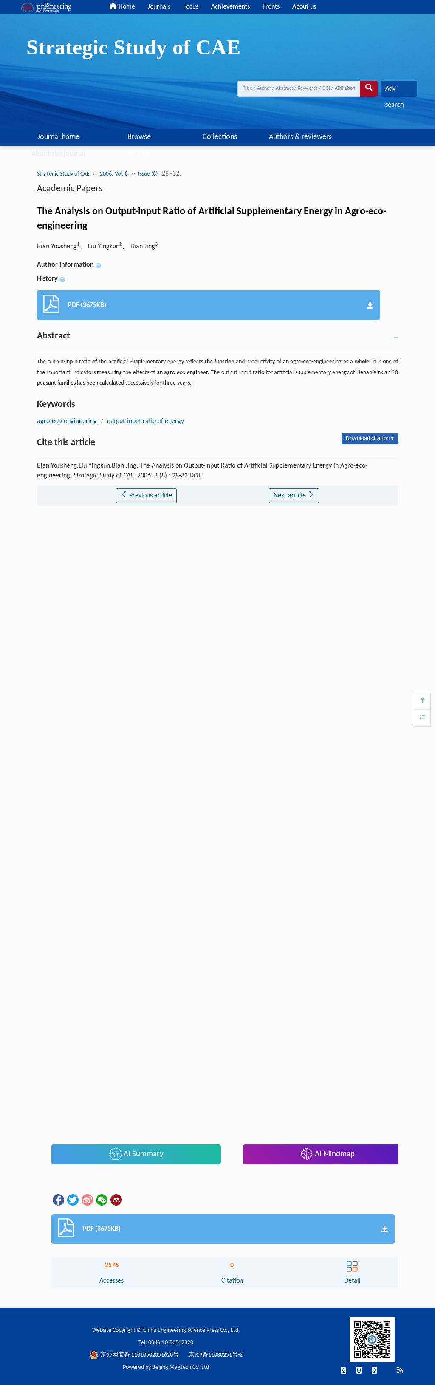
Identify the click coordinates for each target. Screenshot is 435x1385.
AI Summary (143, 1154)
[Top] (422, 701)
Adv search (394, 91)
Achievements (230, 6)
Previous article (149, 495)
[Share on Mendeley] (115, 1199)
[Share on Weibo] (86, 1199)
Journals (159, 6)
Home (126, 6)
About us (304, 6)
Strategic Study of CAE (63, 174)
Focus (190, 6)
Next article (291, 495)
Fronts (271, 6)
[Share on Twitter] (72, 1199)
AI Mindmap (334, 1154)
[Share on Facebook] (57, 1199)
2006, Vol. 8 (114, 174)
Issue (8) (148, 174)
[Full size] (422, 718)
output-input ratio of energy (145, 421)
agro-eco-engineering (67, 421)
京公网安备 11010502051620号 (140, 1355)
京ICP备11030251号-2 (216, 1355)
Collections (220, 137)
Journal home (58, 137)
